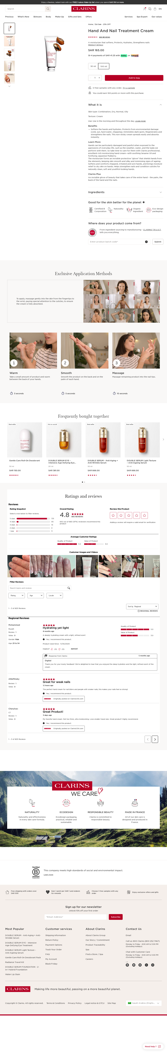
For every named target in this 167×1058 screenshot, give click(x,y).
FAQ (47, 954)
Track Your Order (53, 950)
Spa (87, 950)
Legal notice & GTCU (94, 1003)
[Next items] (9, 86)
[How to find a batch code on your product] (146, 241)
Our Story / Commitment (98, 940)
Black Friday (51, 964)
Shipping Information (55, 935)
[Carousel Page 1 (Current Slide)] (82, 482)
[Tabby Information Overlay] (123, 55)
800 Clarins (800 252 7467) (146, 941)
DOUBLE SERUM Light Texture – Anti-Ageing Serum (20, 951)
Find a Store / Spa (94, 954)
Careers (89, 959)
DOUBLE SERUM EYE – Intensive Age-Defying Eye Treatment (21, 944)
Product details (95, 45)
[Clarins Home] (84, 9)
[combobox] (144, 1003)
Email (128, 935)
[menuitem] (144, 8)
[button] (9, 28)
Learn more (140, 121)
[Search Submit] (48, 9)
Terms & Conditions (55, 1003)
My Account (51, 959)
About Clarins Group (95, 935)
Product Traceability (95, 945)
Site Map (112, 1003)
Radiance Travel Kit (14, 962)
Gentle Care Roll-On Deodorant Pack (23, 957)
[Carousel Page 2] (84, 482)
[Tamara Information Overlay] (135, 55)
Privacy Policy (75, 1003)
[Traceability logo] (92, 232)
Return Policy (51, 940)
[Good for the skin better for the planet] (143, 202)
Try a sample (129, 88)
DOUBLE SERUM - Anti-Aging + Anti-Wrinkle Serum (23, 936)
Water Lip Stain (12, 974)
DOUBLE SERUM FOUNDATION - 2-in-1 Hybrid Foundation (22, 968)
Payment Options (53, 945)
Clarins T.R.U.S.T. (152, 230)
